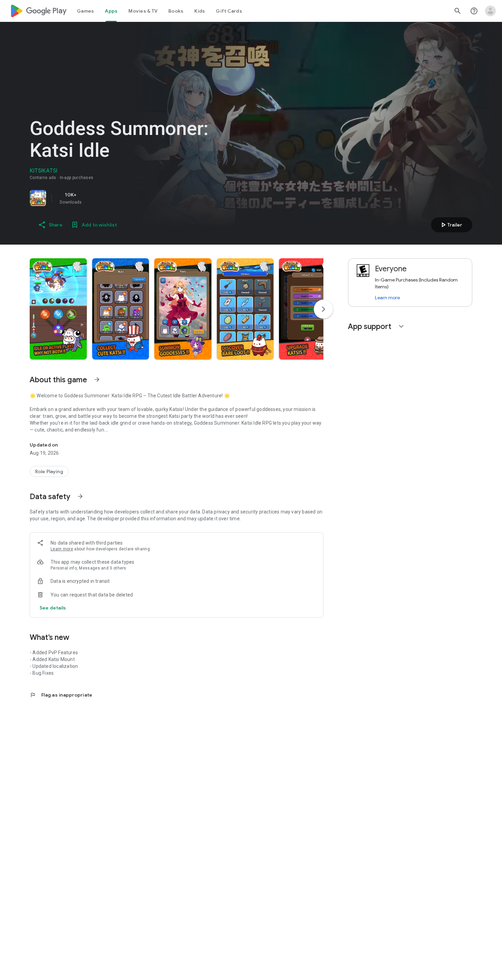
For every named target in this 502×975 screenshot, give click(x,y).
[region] (125, 198)
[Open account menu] (490, 11)
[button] (58, 308)
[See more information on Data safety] (80, 496)
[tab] (85, 11)
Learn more (62, 549)
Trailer (450, 225)
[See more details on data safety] (53, 608)
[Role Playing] (49, 471)
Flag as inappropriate (61, 695)
